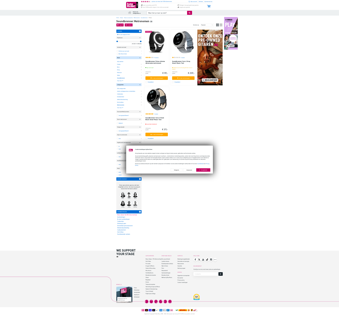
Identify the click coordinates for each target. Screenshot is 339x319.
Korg (118, 69)
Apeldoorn (136, 294)
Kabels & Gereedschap (151, 289)
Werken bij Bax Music (167, 277)
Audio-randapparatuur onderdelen (126, 91)
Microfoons (148, 270)
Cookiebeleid (200, 163)
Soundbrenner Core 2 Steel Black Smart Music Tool (154, 118)
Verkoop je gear (121, 223)
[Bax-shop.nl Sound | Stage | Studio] (132, 5)
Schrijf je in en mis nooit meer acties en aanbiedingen (206, 269)
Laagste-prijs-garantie (185, 7)
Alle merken (120, 61)
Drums (147, 282)
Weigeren (176, 170)
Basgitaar (148, 279)
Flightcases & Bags (150, 293)
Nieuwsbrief (165, 270)
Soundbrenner (121, 78)
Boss (118, 67)
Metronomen (120, 105)
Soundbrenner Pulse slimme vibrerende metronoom (155, 62)
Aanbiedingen (121, 217)
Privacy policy (181, 280)
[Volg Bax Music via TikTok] (207, 259)
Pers (163, 268)
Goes (135, 287)
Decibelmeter (120, 96)
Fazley (118, 64)
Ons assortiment (166, 259)
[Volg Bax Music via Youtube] (203, 259)
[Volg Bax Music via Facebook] (195, 259)
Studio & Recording (150, 268)
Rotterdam (136, 290)
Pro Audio (148, 263)
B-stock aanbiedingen (123, 219)
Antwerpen (136, 297)
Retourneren (181, 263)
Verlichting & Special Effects (153, 286)
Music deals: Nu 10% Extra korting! (127, 215)
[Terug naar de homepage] (129, 12)
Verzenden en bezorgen (183, 261)
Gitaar (147, 277)
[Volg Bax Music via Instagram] (211, 259)
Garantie (180, 266)
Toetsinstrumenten (150, 284)
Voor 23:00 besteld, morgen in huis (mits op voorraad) (155, 7)
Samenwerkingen (166, 273)
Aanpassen (189, 170)
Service (180, 255)
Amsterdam (137, 292)
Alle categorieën (121, 88)
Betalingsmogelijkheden (184, 259)
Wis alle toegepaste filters (124, 34)
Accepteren (204, 170)
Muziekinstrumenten (151, 275)
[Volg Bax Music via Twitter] (199, 259)
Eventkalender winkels (123, 234)
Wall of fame (165, 266)
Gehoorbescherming (122, 99)
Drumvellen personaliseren (125, 225)
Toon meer (119, 80)
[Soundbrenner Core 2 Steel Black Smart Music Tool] (156, 100)
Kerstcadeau (120, 102)
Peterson (119, 72)
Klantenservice (208, 1)
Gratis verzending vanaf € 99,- (150, 5)
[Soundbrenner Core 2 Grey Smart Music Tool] (183, 43)
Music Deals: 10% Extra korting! (154, 259)
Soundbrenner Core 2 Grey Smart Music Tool (181, 62)
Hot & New (120, 232)
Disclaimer (180, 277)
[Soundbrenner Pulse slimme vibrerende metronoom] (156, 43)
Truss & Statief (149, 291)
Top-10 (121, 25)
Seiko (118, 75)
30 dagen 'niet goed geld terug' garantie (189, 5)
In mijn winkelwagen (157, 78)
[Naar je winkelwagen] (209, 5)
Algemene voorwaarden (183, 275)
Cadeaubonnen (121, 230)
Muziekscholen (165, 275)
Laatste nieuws (165, 261)
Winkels (201, 1)
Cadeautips (120, 94)
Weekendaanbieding (123, 228)
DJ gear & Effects (150, 266)
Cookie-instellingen (182, 282)
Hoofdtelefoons (149, 273)
